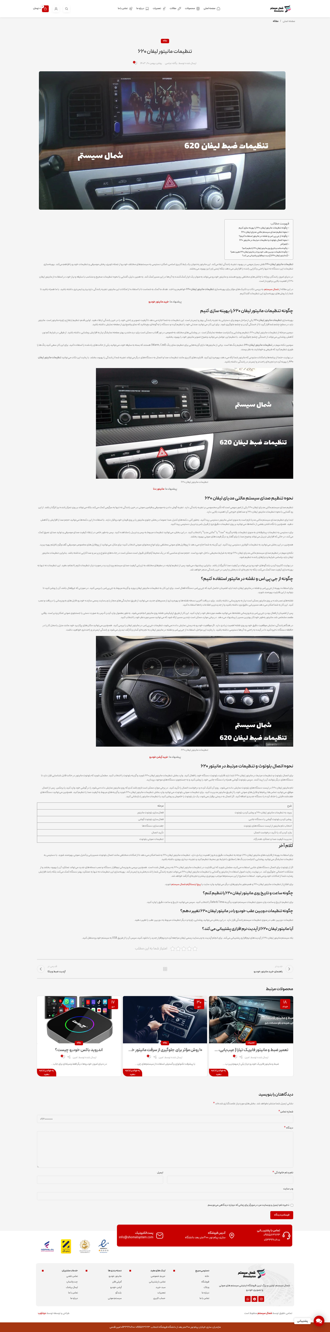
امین (247, 1057)
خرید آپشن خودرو (158, 757)
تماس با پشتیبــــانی (268, 1230)
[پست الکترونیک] (160, 1235)
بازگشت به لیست (165, 969)
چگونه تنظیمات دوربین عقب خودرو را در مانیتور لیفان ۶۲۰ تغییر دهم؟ (259, 252)
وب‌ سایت (288, 1189)
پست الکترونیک (144, 1233)
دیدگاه (288, 1128)
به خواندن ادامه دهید (218, 1072)
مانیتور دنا (158, 489)
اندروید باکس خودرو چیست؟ (79, 1050)
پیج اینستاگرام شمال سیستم (186, 884)
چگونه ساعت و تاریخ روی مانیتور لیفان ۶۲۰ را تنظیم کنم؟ (265, 248)
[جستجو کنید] (66, 8)
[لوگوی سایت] (282, 9)
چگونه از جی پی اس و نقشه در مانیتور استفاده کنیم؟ (263, 236)
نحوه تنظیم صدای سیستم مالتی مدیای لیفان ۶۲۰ (264, 232)
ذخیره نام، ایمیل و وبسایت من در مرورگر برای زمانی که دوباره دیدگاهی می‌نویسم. (248, 1205)
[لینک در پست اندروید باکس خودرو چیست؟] (79, 1019)
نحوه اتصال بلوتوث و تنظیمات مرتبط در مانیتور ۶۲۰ (263, 240)
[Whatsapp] (248, 1299)
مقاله (275, 21)
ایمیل (160, 1173)
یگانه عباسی (171, 63)
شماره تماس (285, 1112)
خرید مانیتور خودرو (159, 302)
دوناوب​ (42, 1313)
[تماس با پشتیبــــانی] (286, 1235)
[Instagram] (261, 1299)
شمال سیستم (271, 289)
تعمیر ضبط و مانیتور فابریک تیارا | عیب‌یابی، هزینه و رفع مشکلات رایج (233, 1050)
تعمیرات (251, 1042)
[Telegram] (254, 1299)
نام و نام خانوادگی (282, 1173)
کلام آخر (284, 244)
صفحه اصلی (289, 21)
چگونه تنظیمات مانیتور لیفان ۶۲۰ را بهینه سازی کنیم (263, 228)
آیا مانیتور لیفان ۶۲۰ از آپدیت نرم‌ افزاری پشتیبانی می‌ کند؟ (265, 255)
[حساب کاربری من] (56, 8)
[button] (319, 1321)
